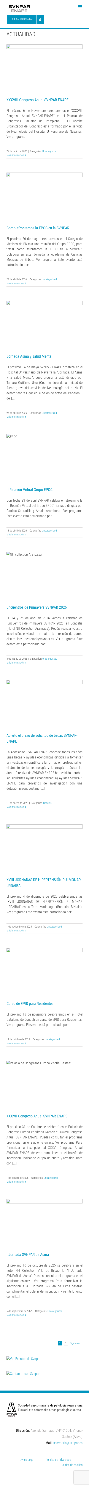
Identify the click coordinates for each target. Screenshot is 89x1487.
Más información (15, 155)
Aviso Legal (27, 1459)
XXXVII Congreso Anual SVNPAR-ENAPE (36, 1116)
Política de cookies (72, 1465)
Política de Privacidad (58, 1459)
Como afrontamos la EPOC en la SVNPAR (37, 228)
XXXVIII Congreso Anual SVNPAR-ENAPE (37, 100)
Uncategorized (49, 151)
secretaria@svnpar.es (68, 1443)
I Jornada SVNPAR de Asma (27, 1254)
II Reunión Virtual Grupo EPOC (29, 489)
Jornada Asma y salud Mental (29, 356)
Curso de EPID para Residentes (29, 1003)
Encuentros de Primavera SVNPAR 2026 (36, 607)
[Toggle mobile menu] (80, 6)
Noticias (47, 803)
